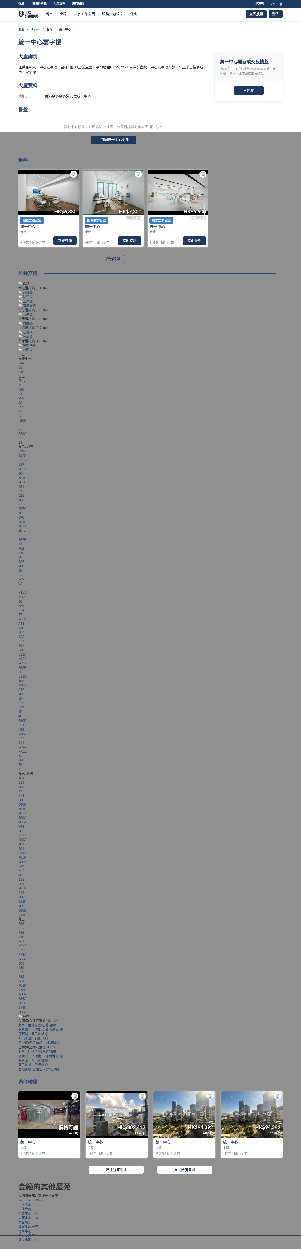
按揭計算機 (39, 3)
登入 (275, 14)
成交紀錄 (78, 3)
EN (273, 3)
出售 (49, 14)
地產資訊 (59, 3)
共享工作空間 (84, 14)
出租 (63, 14)
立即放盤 (256, 14)
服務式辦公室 (112, 14)
